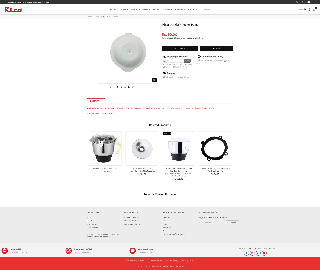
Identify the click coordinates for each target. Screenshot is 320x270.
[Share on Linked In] (129, 87)
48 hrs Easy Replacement (211, 60)
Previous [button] (84, 161)
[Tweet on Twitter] (121, 87)
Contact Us (193, 9)
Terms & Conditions (95, 231)
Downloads (167, 227)
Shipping (178, 38)
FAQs (89, 218)
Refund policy (172, 261)
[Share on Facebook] (117, 87)
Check (187, 61)
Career (165, 221)
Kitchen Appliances (162, 9)
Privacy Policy (92, 224)
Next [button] (236, 161)
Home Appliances (118, 9)
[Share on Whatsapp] (125, 87)
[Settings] (309, 9)
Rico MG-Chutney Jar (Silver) (102, 169)
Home (89, 17)
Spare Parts (180, 9)
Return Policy (92, 227)
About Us (166, 218)
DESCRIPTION (96, 101)
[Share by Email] (133, 87)
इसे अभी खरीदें (216, 48)
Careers (206, 9)
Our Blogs (91, 221)
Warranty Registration (171, 231)
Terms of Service (155, 261)
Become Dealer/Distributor (173, 234)
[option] (128, 53)
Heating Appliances (140, 9)
